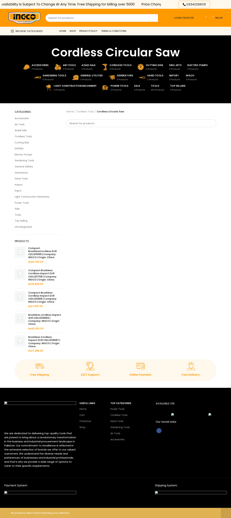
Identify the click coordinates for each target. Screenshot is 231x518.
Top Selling (21, 220)
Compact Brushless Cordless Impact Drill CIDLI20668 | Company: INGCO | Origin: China (42, 297)
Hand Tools (21, 178)
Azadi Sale (21, 130)
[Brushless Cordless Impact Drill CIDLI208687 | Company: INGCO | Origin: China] (20, 344)
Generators (21, 172)
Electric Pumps (23, 154)
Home (70, 111)
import (19, 184)
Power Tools (22, 202)
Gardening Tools (24, 160)
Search (162, 18)
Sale (17, 208)
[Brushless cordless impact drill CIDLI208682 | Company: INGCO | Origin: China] (20, 321)
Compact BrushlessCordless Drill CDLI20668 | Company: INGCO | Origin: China (42, 253)
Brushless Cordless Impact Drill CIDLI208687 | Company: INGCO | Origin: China (44, 342)
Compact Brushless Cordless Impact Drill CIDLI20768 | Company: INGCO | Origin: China (42, 275)
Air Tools (20, 124)
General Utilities (24, 166)
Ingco (18, 190)
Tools (18, 215)
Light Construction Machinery (32, 196)
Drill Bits (19, 148)
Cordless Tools (23, 136)
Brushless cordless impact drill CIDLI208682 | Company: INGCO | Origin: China (44, 319)
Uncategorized (23, 227)
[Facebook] (167, 4)
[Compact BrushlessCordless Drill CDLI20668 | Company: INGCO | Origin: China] (20, 255)
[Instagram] (171, 4)
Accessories (22, 118)
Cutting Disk (22, 142)
